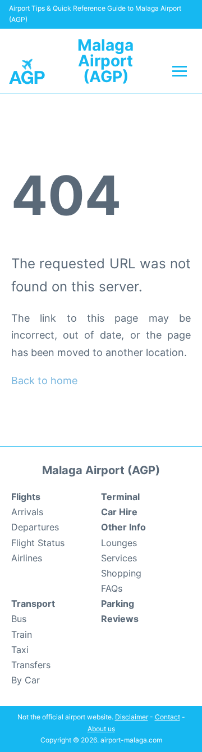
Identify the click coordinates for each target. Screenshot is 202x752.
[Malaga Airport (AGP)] (27, 70)
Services (119, 558)
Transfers (30, 664)
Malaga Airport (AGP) (105, 60)
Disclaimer (131, 717)
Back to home (44, 380)
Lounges (119, 542)
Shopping (121, 573)
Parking (117, 603)
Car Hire (119, 511)
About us (101, 728)
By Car (25, 680)
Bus (18, 618)
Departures (35, 527)
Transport (33, 603)
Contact (167, 717)
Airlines (26, 558)
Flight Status (38, 542)
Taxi (20, 649)
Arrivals (27, 511)
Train (21, 634)
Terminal (120, 496)
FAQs (111, 588)
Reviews (120, 618)
